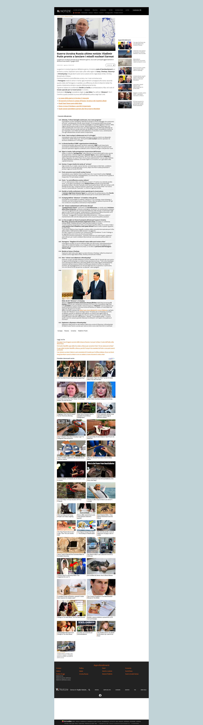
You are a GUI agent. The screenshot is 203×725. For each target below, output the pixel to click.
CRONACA (87, 10)
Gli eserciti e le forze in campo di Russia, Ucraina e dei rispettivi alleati (82, 101)
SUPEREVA (138, 721)
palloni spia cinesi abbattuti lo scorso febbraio (93, 310)
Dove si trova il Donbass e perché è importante (75, 106)
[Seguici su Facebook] (100, 696)
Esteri (104, 668)
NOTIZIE (66, 11)
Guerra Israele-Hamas (132, 674)
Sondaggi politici (109, 12)
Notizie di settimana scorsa (63, 680)
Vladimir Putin (83, 331)
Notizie (63, 689)
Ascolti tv (101, 12)
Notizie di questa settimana (63, 678)
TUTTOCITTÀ (112, 721)
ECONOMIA (103, 10)
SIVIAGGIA (121, 721)
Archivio (127, 689)
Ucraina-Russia (83, 674)
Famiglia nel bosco (118, 12)
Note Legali (71, 723)
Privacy (76, 723)
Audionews (136, 10)
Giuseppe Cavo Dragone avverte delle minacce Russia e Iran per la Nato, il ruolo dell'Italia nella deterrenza (85, 343)
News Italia (143, 689)
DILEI (117, 721)
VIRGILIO (78, 721)
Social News (129, 671)
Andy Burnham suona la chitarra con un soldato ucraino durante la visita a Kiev (81, 354)
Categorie (117, 689)
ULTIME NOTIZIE (77, 10)
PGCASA (99, 721)
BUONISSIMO (133, 721)
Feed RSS (97, 689)
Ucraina (73, 331)
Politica (81, 668)
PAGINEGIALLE (83, 721)
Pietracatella (84, 12)
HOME (58, 16)
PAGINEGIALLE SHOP (92, 721)
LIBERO (73, 721)
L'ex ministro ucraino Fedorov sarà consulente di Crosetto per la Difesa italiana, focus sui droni (85, 352)
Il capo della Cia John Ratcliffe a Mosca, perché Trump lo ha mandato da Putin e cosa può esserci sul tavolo (86, 349)
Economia (128, 668)
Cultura (58, 671)
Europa (60, 331)
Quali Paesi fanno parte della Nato (70, 103)
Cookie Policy (81, 723)
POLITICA (95, 10)
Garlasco (91, 12)
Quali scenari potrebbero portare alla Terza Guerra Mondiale (79, 109)
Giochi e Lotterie (107, 671)
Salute (81, 671)
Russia (66, 331)
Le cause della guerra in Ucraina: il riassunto (74, 98)
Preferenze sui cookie (89, 723)
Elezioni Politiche (107, 674)
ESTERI (111, 10)
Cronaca (58, 668)
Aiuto (96, 723)
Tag (135, 689)
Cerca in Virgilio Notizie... (79, 690)
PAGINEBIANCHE (105, 721)
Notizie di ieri (59, 676)
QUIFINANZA (126, 721)
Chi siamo (66, 723)
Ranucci (96, 12)
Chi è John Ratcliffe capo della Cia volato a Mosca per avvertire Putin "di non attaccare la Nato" (85, 346)
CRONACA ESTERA (69, 16)
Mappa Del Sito (107, 689)
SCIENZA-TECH (119, 10)
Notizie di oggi (60, 674)
